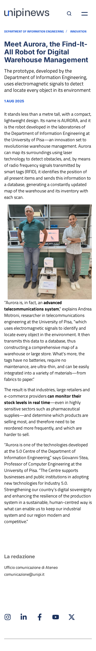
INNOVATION (78, 31)
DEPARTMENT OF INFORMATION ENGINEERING (34, 31)
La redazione (19, 556)
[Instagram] (7, 617)
